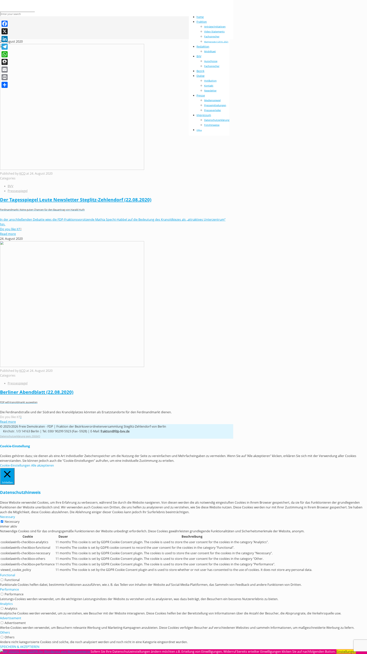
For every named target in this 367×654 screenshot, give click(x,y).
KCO (22, 173)
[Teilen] (4, 85)
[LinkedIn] (4, 39)
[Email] (4, 69)
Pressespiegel (18, 191)
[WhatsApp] (4, 54)
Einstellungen (346, 651)
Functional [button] (7, 575)
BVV (10, 186)
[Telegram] (4, 46)
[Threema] (4, 62)
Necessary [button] (7, 517)
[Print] (4, 77)
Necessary (12, 521)
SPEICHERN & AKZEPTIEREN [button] (19, 647)
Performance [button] (9, 589)
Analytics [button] (6, 604)
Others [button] (5, 632)
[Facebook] (4, 24)
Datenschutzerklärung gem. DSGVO (20, 436)
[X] (4, 31)
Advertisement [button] (10, 618)
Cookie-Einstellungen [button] (15, 465)
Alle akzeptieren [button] (42, 465)
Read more (8, 234)
